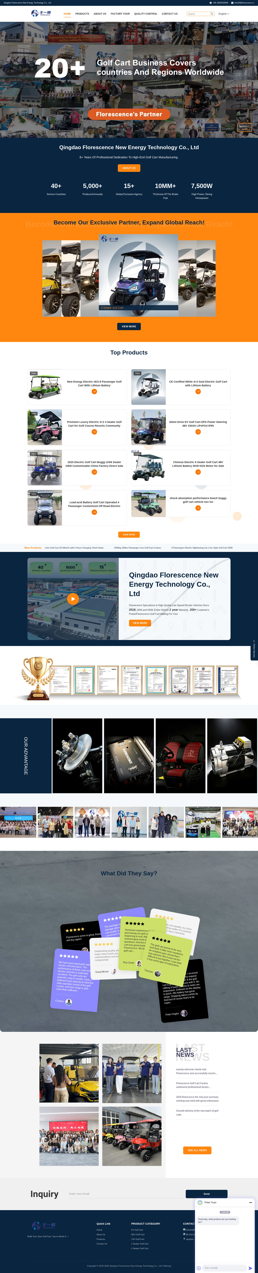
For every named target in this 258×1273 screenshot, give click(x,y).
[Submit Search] (212, 14)
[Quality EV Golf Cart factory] (129, 80)
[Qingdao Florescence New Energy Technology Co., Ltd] (41, 16)
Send (207, 1194)
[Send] (250, 1268)
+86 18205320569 (220, 3)
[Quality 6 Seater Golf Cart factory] (206, 278)
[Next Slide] (251, 79)
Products (82, 14)
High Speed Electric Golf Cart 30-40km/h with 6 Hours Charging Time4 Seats (53, 548)
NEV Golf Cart (138, 1234)
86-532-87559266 (194, 1234)
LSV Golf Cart (137, 1239)
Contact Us (170, 14)
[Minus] (250, 1202)
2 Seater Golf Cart (139, 1244)
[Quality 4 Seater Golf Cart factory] (187, 278)
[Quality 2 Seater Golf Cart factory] (168, 278)
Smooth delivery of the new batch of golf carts (197, 1112)
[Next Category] (219, 275)
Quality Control (145, 14)
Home (67, 14)
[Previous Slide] (6, 79)
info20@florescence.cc (244, 3)
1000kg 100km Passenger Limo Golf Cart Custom (123, 548)
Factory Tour (120, 14)
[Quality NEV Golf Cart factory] (129, 278)
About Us (100, 14)
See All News (197, 1150)
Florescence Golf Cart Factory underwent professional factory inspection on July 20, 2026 (192, 1085)
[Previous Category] (39, 275)
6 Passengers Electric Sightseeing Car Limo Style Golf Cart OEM (187, 548)
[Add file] (199, 1268)
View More (129, 326)
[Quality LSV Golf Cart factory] (149, 278)
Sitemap (167, 1266)
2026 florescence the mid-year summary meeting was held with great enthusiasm (197, 1099)
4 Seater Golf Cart (139, 1248)
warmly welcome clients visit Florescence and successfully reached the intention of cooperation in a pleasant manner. (196, 1071)
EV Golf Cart (137, 1230)
